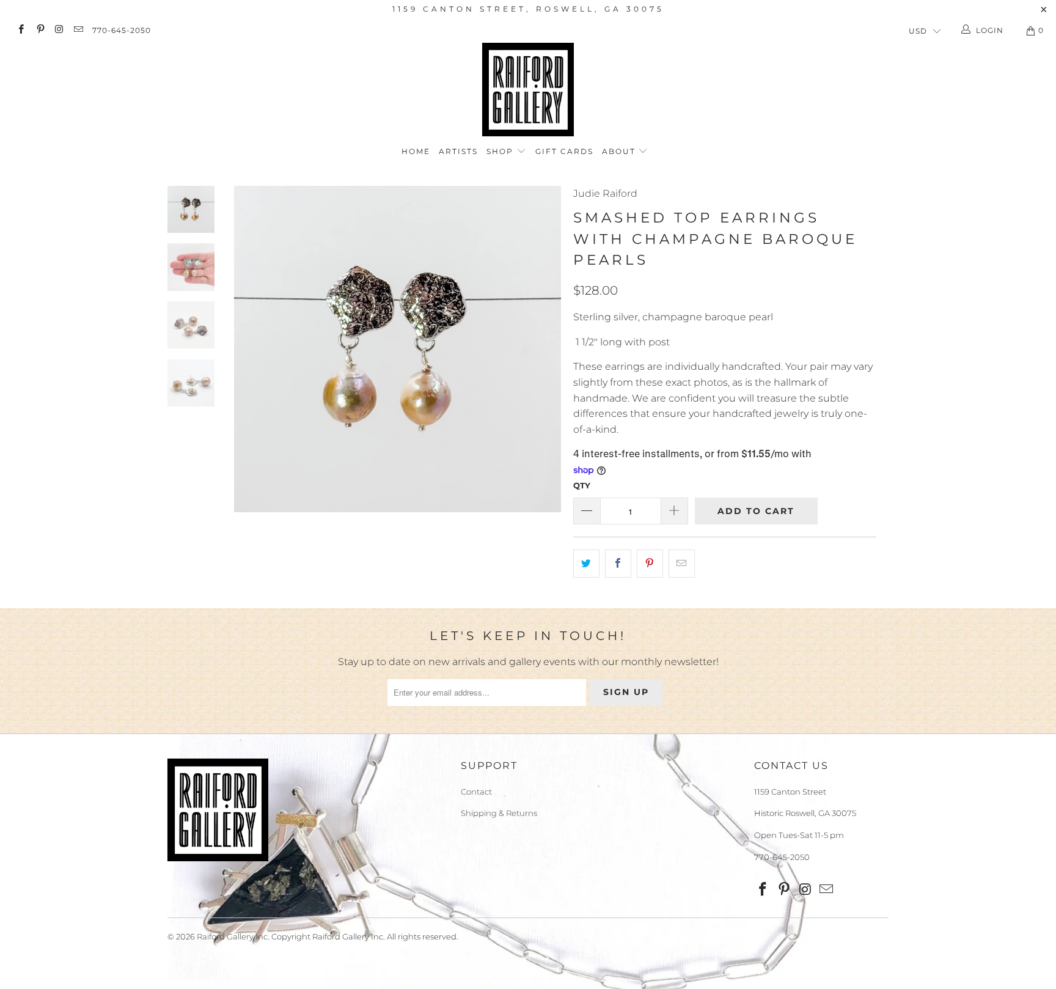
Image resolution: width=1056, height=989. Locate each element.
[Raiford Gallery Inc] (528, 89)
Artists (458, 151)
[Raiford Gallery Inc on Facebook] (20, 30)
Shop (501, 151)
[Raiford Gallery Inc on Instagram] (59, 30)
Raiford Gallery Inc (232, 936)
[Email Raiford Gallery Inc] (78, 30)
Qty (581, 485)
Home (416, 151)
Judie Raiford (605, 193)
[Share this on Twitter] (586, 564)
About (620, 151)
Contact (476, 791)
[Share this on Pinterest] (650, 564)
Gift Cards (564, 151)
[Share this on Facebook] (618, 564)
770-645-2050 (121, 30)
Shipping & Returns (499, 813)
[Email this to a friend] (682, 564)
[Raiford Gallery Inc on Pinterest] (39, 30)
